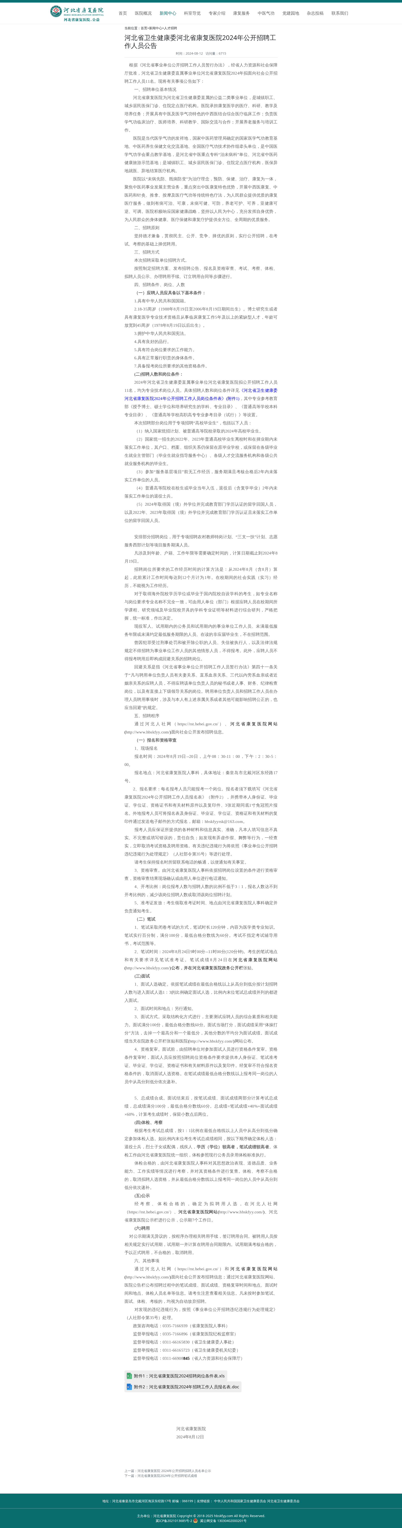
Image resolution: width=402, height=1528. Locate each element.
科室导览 (192, 13)
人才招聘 (170, 28)
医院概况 (143, 13)
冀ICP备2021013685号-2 (174, 1520)
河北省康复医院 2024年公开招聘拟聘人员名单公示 (174, 1471)
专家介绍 (217, 13)
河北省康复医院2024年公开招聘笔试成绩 (167, 1475)
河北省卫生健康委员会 (283, 1501)
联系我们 (340, 13)
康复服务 (241, 13)
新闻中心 (168, 13)
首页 (123, 13)
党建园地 (290, 13)
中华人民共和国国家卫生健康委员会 (240, 1501)
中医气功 (266, 13)
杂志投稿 (315, 13)
